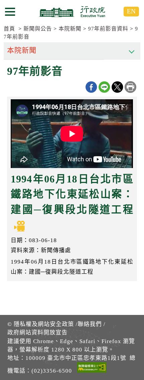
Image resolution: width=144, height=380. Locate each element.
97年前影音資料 (108, 29)
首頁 (9, 29)
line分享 (104, 87)
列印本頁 (130, 87)
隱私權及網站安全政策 (44, 324)
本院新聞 (70, 29)
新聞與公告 (37, 29)
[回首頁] (72, 11)
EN (131, 11)
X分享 (117, 87)
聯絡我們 (90, 324)
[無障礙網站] (91, 368)
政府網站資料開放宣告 (37, 332)
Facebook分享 (91, 87)
